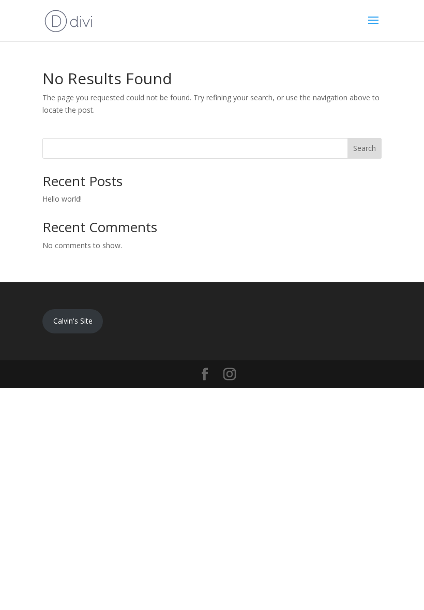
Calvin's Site (73, 321)
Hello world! (62, 199)
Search (364, 148)
